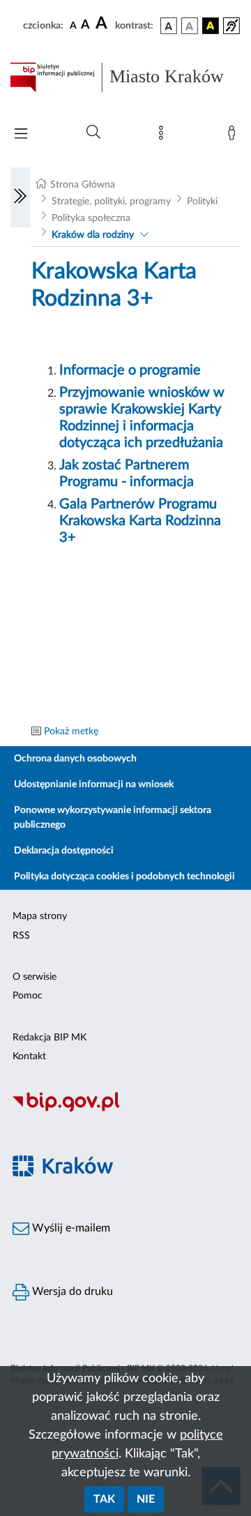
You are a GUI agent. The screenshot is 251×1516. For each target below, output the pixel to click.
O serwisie (34, 977)
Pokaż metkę (71, 731)
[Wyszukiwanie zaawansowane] (93, 132)
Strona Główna (82, 185)
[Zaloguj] (234, 136)
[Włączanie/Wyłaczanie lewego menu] (20, 197)
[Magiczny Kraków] (125, 1174)
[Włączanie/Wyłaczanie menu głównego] (20, 135)
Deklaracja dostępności (64, 851)
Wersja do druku (71, 1291)
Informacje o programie (130, 370)
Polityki (202, 201)
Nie (146, 1499)
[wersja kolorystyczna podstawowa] (169, 26)
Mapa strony (40, 916)
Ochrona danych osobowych (75, 759)
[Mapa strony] (163, 136)
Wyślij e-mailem (69, 1228)
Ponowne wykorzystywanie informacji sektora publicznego (112, 817)
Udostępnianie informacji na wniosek (94, 784)
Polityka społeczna (91, 218)
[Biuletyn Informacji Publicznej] (125, 1109)
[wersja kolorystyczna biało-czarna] (190, 26)
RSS (21, 936)
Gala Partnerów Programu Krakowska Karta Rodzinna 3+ (140, 521)
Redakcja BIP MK (49, 1038)
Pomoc (28, 996)
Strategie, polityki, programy (111, 201)
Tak (104, 1499)
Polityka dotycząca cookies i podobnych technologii (124, 876)
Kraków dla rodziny (93, 235)
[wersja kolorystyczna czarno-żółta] (210, 26)
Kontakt (29, 1056)
